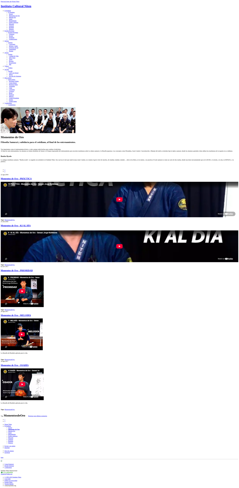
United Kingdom (14, 98)
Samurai (11, 26)
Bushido (11, 27)
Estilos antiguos (13, 22)
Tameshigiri (12, 49)
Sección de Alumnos (15, 76)
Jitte (10, 64)
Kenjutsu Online (14, 81)
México (11, 96)
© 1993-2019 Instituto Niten (12, 477)
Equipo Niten (8, 482)
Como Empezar (9, 464)
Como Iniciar (13, 83)
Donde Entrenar (9, 466)
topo (2, 457)
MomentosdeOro (10, 220)
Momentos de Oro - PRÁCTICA (16, 178)
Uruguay (11, 91)
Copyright (7, 479)
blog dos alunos (9, 451)
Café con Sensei (13, 73)
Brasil (10, 93)
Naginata (11, 37)
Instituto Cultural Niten (16, 6)
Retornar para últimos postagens (37, 416)
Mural (11, 74)
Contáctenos (8, 103)
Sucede (6, 69)
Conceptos (12, 44)
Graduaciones (13, 39)
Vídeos (6, 66)
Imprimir (7, 448)
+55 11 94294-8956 (8, 472)
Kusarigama (12, 63)
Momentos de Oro (14, 16)
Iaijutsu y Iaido (13, 46)
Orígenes (11, 34)
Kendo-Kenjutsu (9, 31)
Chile (10, 88)
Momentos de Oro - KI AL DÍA (16, 225)
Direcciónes (7, 78)
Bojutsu (11, 61)
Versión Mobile (9, 484)
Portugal (11, 95)
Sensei (11, 14)
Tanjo (10, 59)
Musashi (11, 24)
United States (13, 101)
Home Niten (15, 1)
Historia (11, 29)
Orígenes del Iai (13, 47)
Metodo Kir (12, 17)
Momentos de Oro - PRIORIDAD (17, 270)
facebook (7, 452)
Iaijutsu (6, 41)
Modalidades (13, 21)
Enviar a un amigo (9, 446)
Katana (11, 51)
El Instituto (7, 10)
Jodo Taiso (12, 58)
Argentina (12, 86)
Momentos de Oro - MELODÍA (16, 315)
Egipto (11, 100)
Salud (10, 19)
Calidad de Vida (13, 56)
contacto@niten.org (6, 474)
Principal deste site (6, 1)
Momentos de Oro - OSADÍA (15, 365)
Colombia (12, 89)
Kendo (11, 36)
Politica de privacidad (10, 480)
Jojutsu (6, 52)
